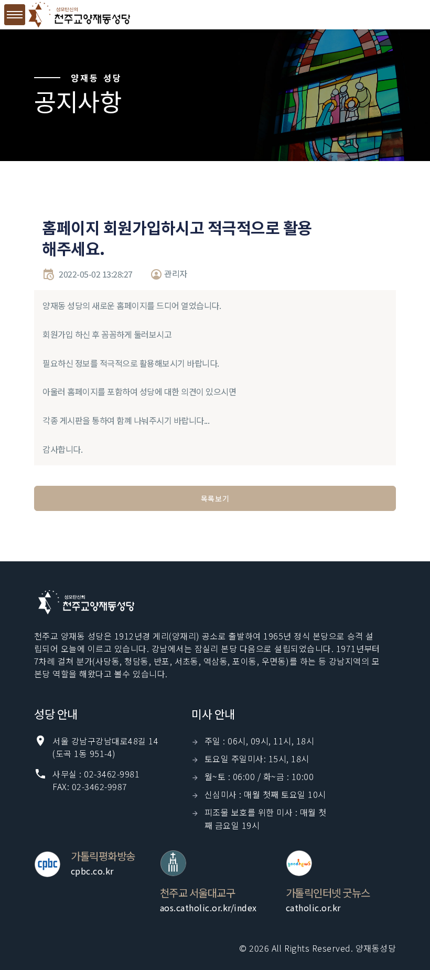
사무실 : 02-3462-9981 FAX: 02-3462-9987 (95, 780)
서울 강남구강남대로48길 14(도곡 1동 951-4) (105, 747)
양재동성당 (376, 948)
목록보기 (215, 498)
